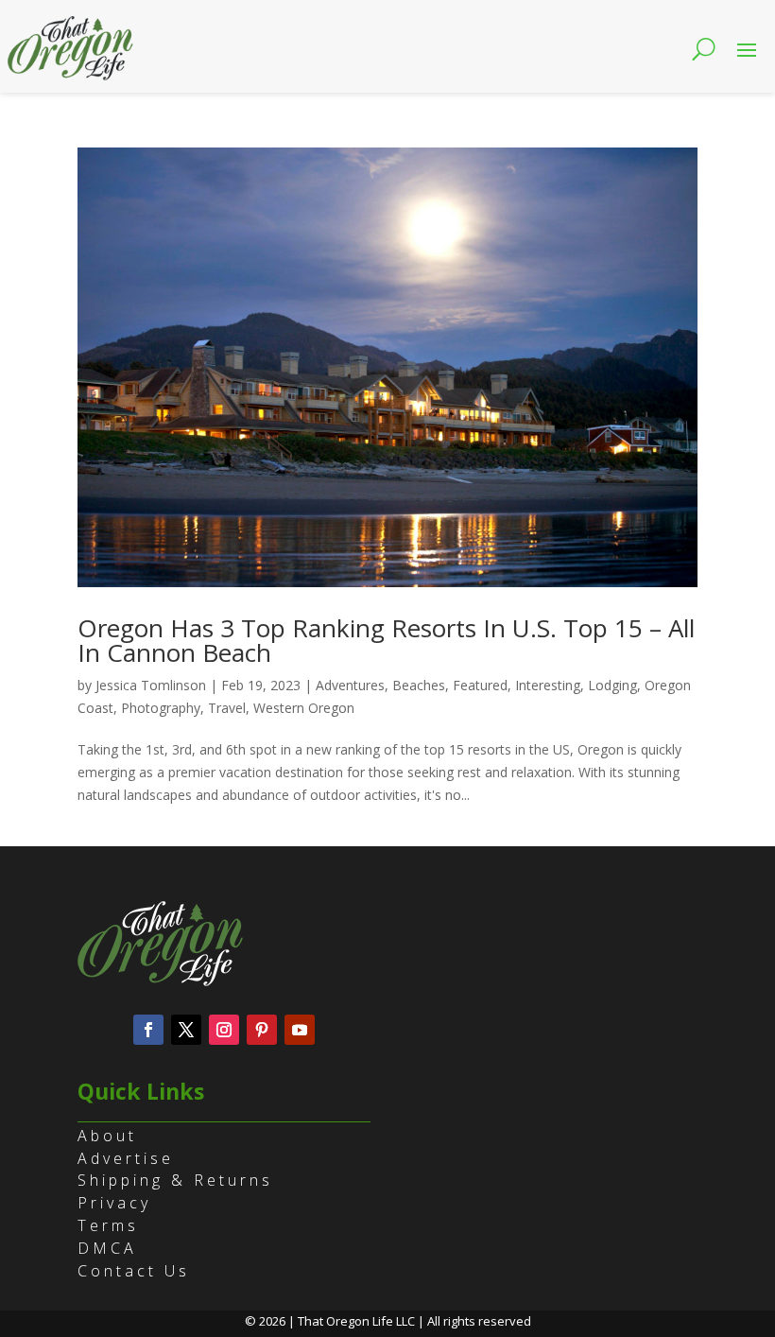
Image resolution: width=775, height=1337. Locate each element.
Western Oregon (303, 708)
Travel (227, 708)
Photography (160, 708)
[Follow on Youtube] (299, 1030)
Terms (108, 1225)
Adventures (350, 685)
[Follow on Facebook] (148, 1030)
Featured (480, 685)
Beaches (418, 685)
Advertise (126, 1158)
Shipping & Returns (175, 1180)
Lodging (612, 685)
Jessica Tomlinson (150, 685)
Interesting (547, 685)
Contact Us (134, 1270)
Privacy (114, 1202)
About (107, 1135)
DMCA (107, 1248)
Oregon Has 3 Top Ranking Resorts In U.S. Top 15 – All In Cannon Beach (386, 640)
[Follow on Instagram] (224, 1030)
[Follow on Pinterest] (262, 1030)
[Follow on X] (186, 1030)
